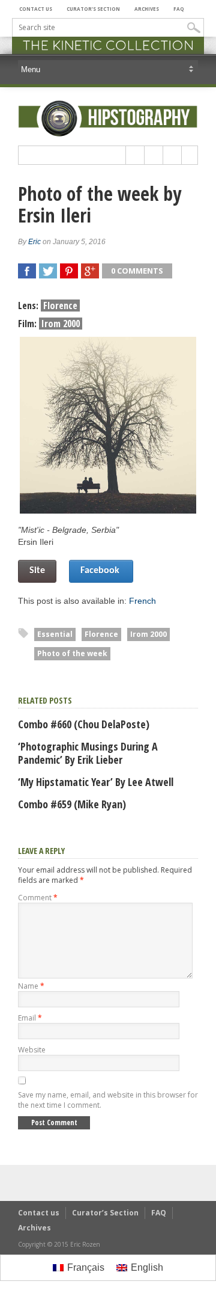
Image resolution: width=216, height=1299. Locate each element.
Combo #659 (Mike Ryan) (72, 804)
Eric (34, 242)
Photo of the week (72, 653)
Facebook (101, 571)
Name (31, 986)
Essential (55, 634)
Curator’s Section (93, 8)
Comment (38, 897)
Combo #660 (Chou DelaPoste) (83, 724)
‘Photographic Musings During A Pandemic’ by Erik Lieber (88, 753)
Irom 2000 (148, 634)
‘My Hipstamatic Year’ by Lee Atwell (95, 781)
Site (37, 571)
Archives (146, 8)
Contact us (35, 8)
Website (32, 1050)
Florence (101, 634)
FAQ (178, 8)
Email (30, 1018)
